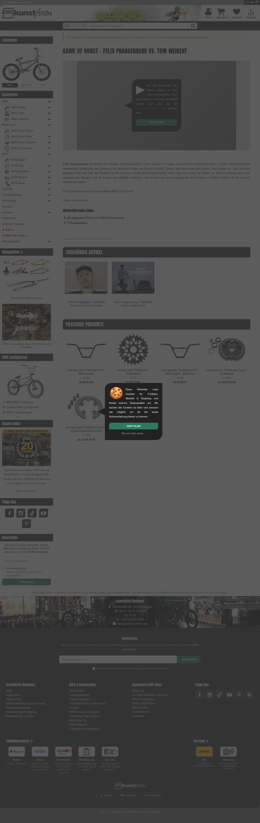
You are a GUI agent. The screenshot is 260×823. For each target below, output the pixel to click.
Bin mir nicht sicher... (133, 433)
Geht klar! (134, 426)
